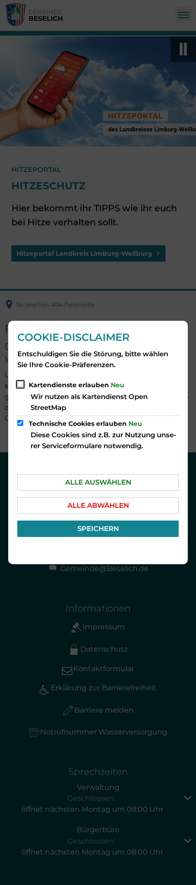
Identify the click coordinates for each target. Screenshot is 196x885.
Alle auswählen (98, 482)
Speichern (98, 528)
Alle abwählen (98, 505)
